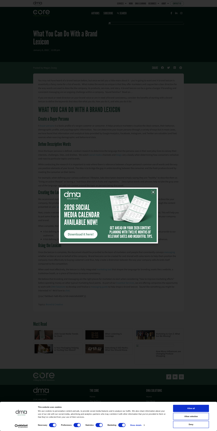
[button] (153, 192)
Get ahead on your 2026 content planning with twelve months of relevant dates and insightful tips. (130, 232)
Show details (136, 425)
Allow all (191, 408)
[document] (108, 215)
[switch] (77, 425)
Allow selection (191, 416)
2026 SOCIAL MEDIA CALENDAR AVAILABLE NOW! (81, 214)
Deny (191, 424)
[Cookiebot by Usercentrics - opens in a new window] (21, 426)
